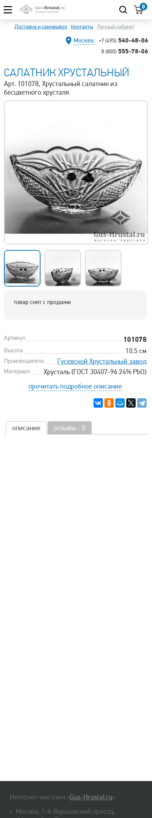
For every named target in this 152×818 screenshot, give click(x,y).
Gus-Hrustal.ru (91, 797)
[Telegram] (142, 403)
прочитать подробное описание (75, 386)
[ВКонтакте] (98, 403)
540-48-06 (123, 40)
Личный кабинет (116, 26)
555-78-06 (124, 51)
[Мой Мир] (120, 403)
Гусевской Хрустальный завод (102, 361)
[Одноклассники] (109, 403)
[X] (131, 403)
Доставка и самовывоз (40, 26)
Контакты (82, 26)
